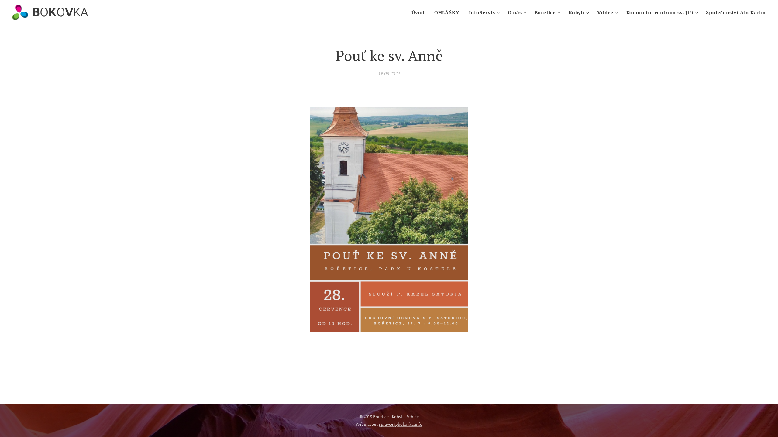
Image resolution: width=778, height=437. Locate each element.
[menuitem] (419, 12)
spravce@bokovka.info (400, 424)
